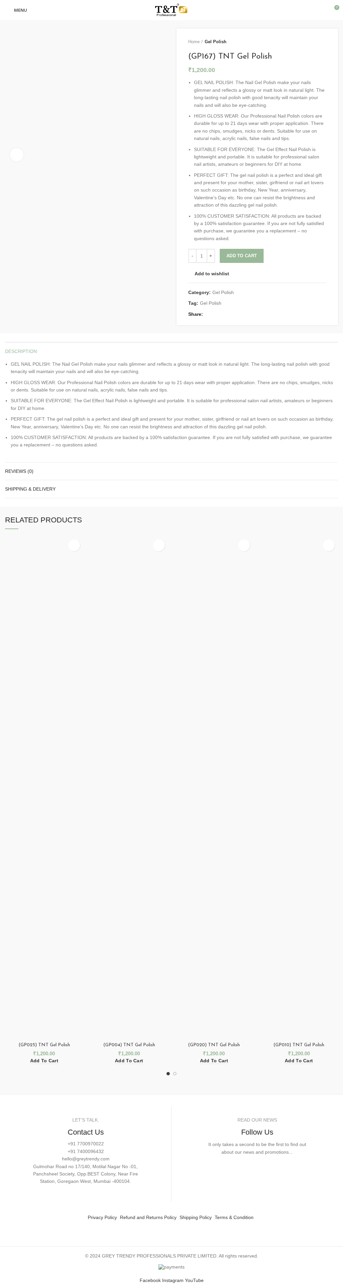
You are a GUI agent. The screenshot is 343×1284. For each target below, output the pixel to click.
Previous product (309, 42)
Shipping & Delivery (30, 489)
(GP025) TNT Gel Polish (44, 1045)
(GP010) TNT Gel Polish (298, 1045)
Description (21, 351)
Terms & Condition (234, 1217)
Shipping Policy (196, 1217)
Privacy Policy (102, 1217)
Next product (323, 42)
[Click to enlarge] (16, 154)
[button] (44, 1061)
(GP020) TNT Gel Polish (214, 1045)
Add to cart (241, 255)
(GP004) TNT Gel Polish (129, 1045)
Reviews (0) (19, 471)
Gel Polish (215, 41)
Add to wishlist (212, 273)
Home (194, 41)
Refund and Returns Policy (148, 1217)
